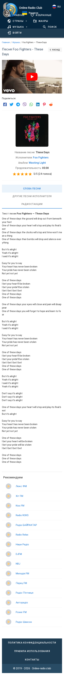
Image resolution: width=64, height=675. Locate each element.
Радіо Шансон (24, 622)
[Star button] (14, 174)
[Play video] (32, 77)
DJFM (19, 554)
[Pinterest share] (44, 104)
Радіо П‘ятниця (24, 592)
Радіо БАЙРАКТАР (26, 525)
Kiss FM (20, 505)
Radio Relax (22, 534)
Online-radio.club (41, 668)
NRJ (18, 563)
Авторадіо (22, 602)
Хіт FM (19, 496)
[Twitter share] (11, 104)
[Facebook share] (5, 104)
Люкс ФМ (21, 486)
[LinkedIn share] (38, 104)
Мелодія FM (22, 573)
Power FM (21, 612)
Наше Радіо (22, 544)
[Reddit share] (51, 104)
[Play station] (8, 486)
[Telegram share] (18, 104)
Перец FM (21, 583)
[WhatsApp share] (31, 104)
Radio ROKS (22, 515)
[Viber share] (25, 104)
